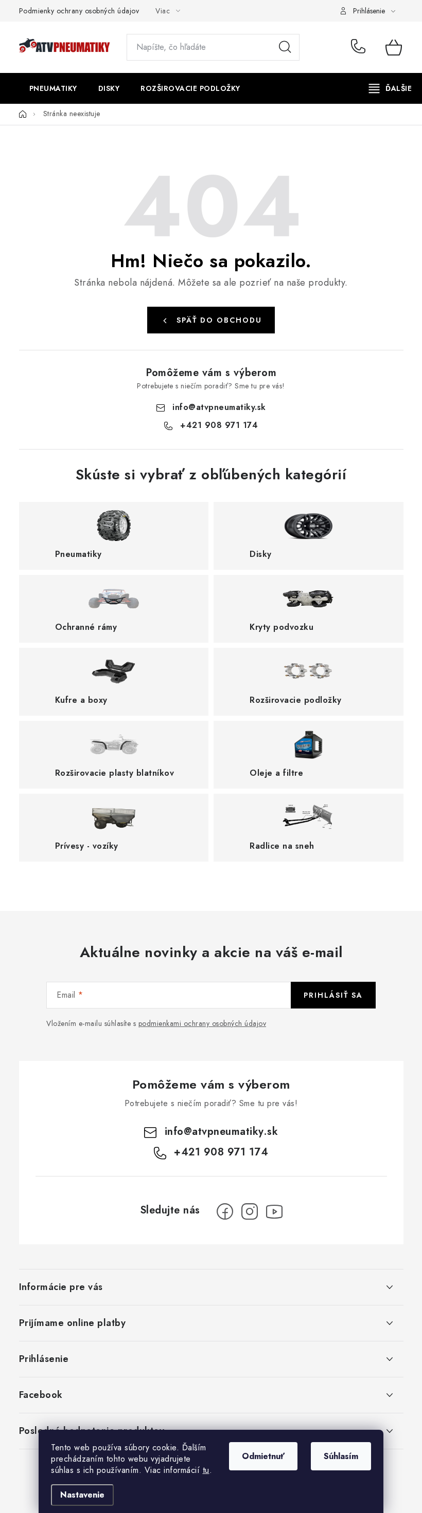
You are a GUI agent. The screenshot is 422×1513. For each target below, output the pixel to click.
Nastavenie (82, 1495)
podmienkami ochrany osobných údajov (202, 1023)
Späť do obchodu (219, 320)
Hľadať (285, 47)
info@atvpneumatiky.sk (219, 407)
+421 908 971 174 (360, 47)
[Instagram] (249, 1211)
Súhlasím (341, 1456)
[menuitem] (53, 88)
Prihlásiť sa (333, 995)
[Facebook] (225, 1211)
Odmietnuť (263, 1456)
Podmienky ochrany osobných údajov (79, 11)
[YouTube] (274, 1211)
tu (206, 1470)
